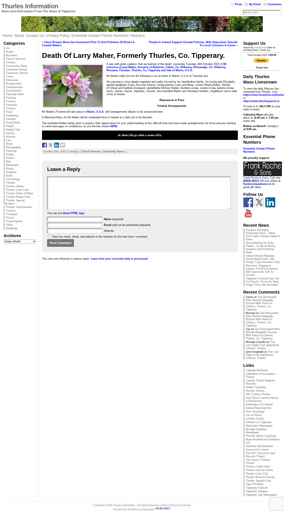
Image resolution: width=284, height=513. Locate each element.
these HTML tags (73, 213)
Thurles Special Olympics (14, 202)
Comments (275, 4)
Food (9, 111)
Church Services (16, 58)
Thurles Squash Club (258, 480)
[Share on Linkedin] (56, 145)
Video (9, 224)
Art (8, 48)
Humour (10, 136)
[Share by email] (62, 145)
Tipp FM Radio (254, 484)
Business (11, 55)
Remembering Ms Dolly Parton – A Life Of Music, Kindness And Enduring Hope (261, 247)
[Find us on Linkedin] (270, 202)
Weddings (12, 228)
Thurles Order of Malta (19, 193)
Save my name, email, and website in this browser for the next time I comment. (100, 236)
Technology (13, 179)
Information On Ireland (259, 404)
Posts (238, 4)
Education (12, 80)
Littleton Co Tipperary (259, 422)
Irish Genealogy (255, 411)
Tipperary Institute (257, 487)
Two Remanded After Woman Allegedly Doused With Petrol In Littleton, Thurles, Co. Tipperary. (261, 303)
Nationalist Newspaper (259, 425)
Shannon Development (259, 446)
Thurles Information (29, 6)
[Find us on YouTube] (248, 213)
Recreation (12, 165)
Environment (13, 90)
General (10, 119)
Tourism (11, 210)
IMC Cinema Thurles (258, 394)
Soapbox (11, 172)
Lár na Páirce (254, 415)
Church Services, (91, 151)
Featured (11, 104)
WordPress (133, 509)
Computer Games (16, 69)
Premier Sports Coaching (261, 435)
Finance (11, 108)
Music (9, 143)
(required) (113, 219)
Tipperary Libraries (257, 491)
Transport (11, 214)
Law (8, 140)
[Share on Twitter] (50, 145)
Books (10, 51)
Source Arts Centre (257, 449)
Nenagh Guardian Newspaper (256, 431)
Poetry (10, 154)
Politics (10, 157)
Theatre (10, 182)
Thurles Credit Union (258, 466)
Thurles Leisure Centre (259, 470)
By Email (255, 4)
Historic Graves (255, 390)
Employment (13, 83)
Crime (9, 76)
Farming (11, 97)
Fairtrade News (15, 94)
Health (10, 126)
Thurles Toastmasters (19, 207)
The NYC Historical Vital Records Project (260, 455)
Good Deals (13, 122)
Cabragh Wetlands (257, 370)
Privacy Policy (169, 505)
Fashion (11, 101)
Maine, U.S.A (95, 111)
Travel (10, 217)
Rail (8, 161)
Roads (10, 168)
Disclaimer (185, 505)
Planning (11, 150)
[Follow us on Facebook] (248, 202)
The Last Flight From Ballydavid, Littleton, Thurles (263, 345)
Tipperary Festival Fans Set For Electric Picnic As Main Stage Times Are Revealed (262, 281)
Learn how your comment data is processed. (119, 258)
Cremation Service (17, 73)
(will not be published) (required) (127, 225)
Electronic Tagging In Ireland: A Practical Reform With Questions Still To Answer (262, 270)
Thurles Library (15, 186)
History (10, 133)
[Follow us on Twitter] (259, 202)
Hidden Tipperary (256, 387)
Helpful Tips (13, 129)
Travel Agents (14, 221)
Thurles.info (260, 47)
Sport (9, 175)
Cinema (10, 62)
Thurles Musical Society (260, 477)
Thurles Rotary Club (18, 196)
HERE (113, 126)
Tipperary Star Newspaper (261, 494)
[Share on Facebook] (44, 145)
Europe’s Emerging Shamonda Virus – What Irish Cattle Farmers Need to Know (263, 234)
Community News (16, 65)
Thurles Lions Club (17, 189)
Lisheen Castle (255, 418)
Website (109, 230)
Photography (13, 147)
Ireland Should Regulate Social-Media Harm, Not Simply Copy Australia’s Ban (263, 259)
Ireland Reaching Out (258, 408)
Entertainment (14, 87)
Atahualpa (148, 509)
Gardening (12, 115)
